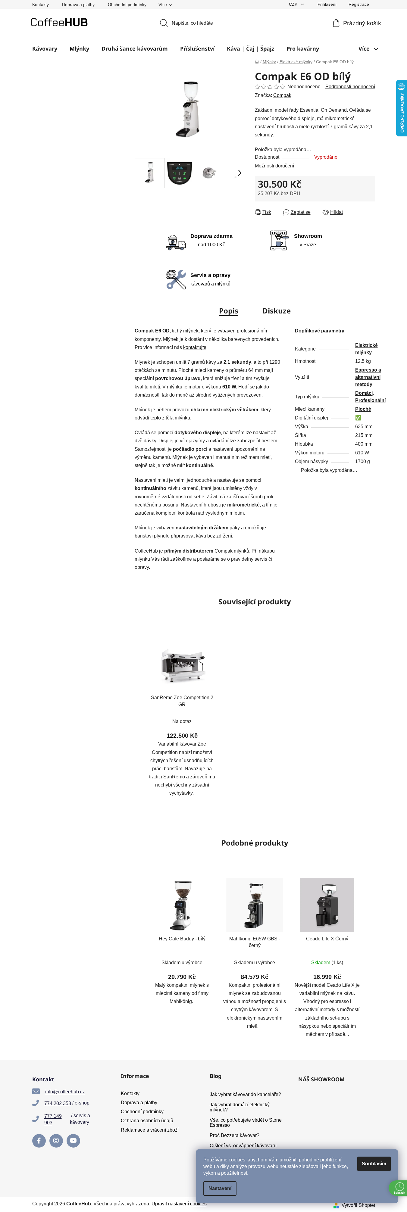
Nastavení (219, 1188)
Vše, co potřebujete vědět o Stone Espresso (246, 1122)
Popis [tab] (228, 311)
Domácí (364, 393)
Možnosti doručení (274, 165)
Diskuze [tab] (276, 311)
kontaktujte (194, 347)
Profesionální (370, 400)
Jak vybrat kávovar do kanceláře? (245, 1094)
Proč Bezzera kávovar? (234, 1135)
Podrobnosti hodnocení (350, 86)
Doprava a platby (78, 4)
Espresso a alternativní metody (368, 377)
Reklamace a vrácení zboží (150, 1130)
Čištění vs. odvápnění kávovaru (243, 1145)
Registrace (359, 4)
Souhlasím (374, 1163)
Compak (282, 95)
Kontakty (40, 4)
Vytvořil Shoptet (358, 1205)
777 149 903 (53, 1119)
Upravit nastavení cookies (179, 1203)
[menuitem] (44, 48)
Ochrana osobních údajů (147, 1120)
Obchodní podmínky (127, 4)
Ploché (363, 409)
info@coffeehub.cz (65, 1091)
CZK (294, 4)
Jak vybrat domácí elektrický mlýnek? (240, 1107)
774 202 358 (57, 1103)
